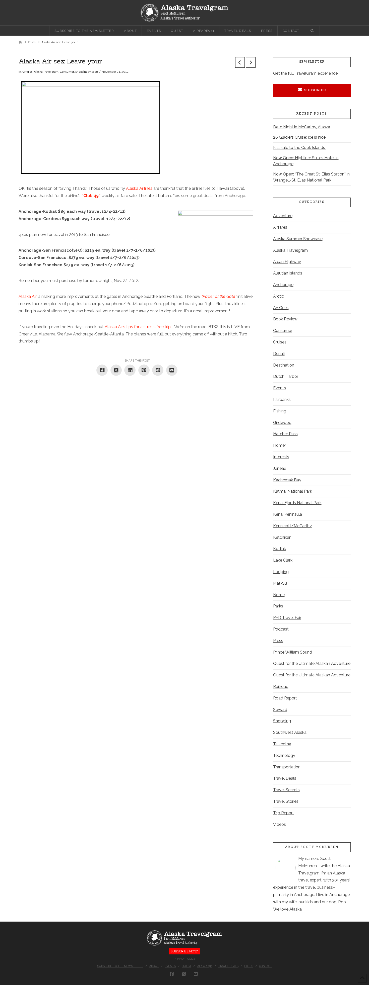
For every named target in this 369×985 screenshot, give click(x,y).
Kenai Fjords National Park (297, 502)
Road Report (285, 698)
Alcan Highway (287, 261)
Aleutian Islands (287, 273)
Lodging (281, 571)
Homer (279, 445)
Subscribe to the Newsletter (120, 966)
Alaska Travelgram (46, 71)
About (154, 966)
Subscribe (315, 90)
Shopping (81, 71)
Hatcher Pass (285, 433)
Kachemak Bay (287, 480)
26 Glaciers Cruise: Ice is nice (299, 137)
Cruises (279, 342)
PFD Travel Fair (287, 617)
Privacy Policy (184, 958)
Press (278, 640)
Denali (279, 353)
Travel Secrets (286, 789)
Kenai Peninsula (287, 514)
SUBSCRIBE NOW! (184, 951)
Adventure (282, 215)
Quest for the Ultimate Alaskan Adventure (311, 663)
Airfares (27, 71)
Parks (278, 606)
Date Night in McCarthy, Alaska (301, 127)
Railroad (280, 686)
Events (279, 388)
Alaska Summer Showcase (298, 238)
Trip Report (283, 813)
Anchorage (283, 284)
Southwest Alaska (289, 732)
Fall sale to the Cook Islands (299, 147)
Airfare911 (204, 966)
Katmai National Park (292, 491)
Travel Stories (285, 801)
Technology (284, 755)
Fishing (279, 411)
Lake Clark (282, 560)
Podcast (281, 629)
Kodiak (279, 548)
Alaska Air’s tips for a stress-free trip (138, 326)
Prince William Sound (292, 652)
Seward (280, 709)
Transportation (286, 767)
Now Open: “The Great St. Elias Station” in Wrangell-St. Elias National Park (311, 177)
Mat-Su (280, 583)
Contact (265, 966)
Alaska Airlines (139, 188)
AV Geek (281, 307)
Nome (279, 594)
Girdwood (282, 422)
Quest (186, 966)
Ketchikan (282, 537)
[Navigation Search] (312, 31)
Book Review (285, 319)
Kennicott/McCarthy (292, 525)
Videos (279, 824)
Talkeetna (282, 744)
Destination (283, 365)
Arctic (278, 296)
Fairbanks (282, 399)
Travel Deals (284, 778)
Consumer (67, 71)
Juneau (279, 468)
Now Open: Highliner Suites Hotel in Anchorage (306, 160)
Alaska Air (28, 296)
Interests (281, 457)
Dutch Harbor (285, 376)
